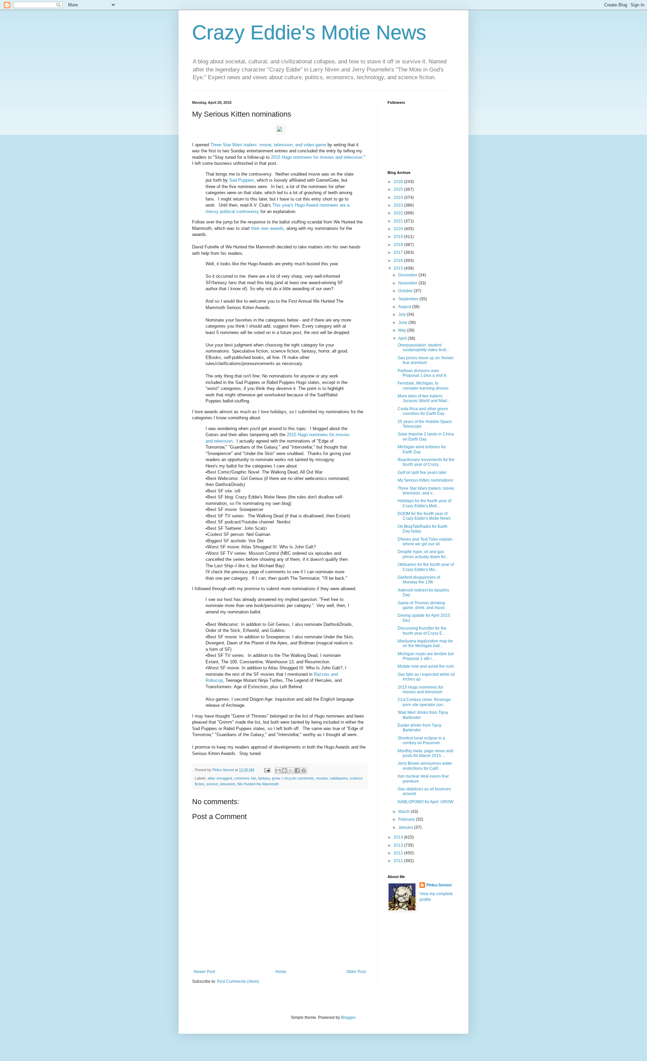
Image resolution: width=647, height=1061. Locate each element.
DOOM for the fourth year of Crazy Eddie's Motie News (424, 516)
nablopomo (339, 778)
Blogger (348, 1017)
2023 (399, 205)
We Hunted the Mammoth (258, 784)
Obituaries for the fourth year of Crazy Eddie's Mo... (426, 567)
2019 (399, 236)
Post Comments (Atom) (238, 981)
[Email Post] (267, 770)
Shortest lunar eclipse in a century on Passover (421, 740)
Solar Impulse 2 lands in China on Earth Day (426, 436)
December (408, 275)
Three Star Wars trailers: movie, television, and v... (426, 490)
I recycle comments (298, 778)
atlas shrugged (220, 778)
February (407, 819)
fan (253, 778)
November (408, 283)
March (404, 811)
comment (241, 778)
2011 (399, 860)
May (402, 330)
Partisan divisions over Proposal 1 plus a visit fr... (423, 373)
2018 (399, 244)
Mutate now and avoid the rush (426, 666)
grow (276, 778)
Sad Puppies (241, 180)
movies (322, 778)
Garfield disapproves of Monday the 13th (419, 579)
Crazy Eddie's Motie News (309, 32)
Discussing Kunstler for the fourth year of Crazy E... (422, 630)
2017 (399, 252)
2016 (399, 260)
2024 (399, 197)
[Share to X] (290, 770)
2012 (399, 853)
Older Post (356, 971)
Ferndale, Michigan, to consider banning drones (423, 385)
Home (280, 971)
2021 (399, 221)
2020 (399, 228)
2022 (399, 213)
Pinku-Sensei (439, 885)
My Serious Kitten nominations (425, 480)
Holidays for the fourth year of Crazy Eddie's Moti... (424, 503)
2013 (399, 845)
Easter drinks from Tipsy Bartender (419, 727)
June (403, 322)
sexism (212, 784)
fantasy (264, 778)
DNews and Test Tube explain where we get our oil (425, 541)
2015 (399, 268)
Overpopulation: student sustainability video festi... (423, 347)
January (406, 827)
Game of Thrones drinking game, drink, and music (421, 605)
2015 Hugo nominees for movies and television (316, 157)
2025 (399, 189)
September (409, 299)
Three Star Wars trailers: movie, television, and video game (268, 144)
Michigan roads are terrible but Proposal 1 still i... (426, 656)
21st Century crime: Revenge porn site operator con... (424, 702)
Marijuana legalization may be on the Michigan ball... (425, 643)
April (403, 338)
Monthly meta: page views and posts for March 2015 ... (425, 753)
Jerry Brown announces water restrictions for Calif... (425, 765)
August (405, 306)
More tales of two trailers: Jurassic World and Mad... (424, 398)
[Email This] (278, 770)
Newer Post (204, 971)
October (406, 291)
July (402, 314)
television (227, 784)
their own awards (267, 228)
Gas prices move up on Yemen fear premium (426, 360)
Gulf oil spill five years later (422, 472)
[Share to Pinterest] (303, 770)
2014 (399, 837)
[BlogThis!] (284, 770)
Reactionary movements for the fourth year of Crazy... (426, 462)
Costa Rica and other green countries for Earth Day (423, 411)
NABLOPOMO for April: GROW (425, 801)
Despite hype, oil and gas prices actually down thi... (423, 554)
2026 (399, 181)
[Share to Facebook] (297, 770)
